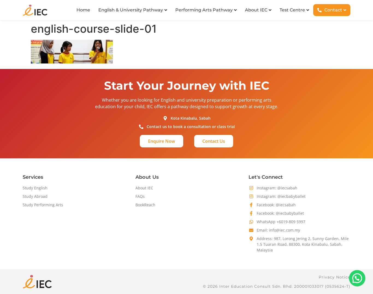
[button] (357, 278)
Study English (35, 187)
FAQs (140, 196)
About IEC (144, 187)
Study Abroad (35, 196)
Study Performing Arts (43, 204)
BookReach (145, 204)
